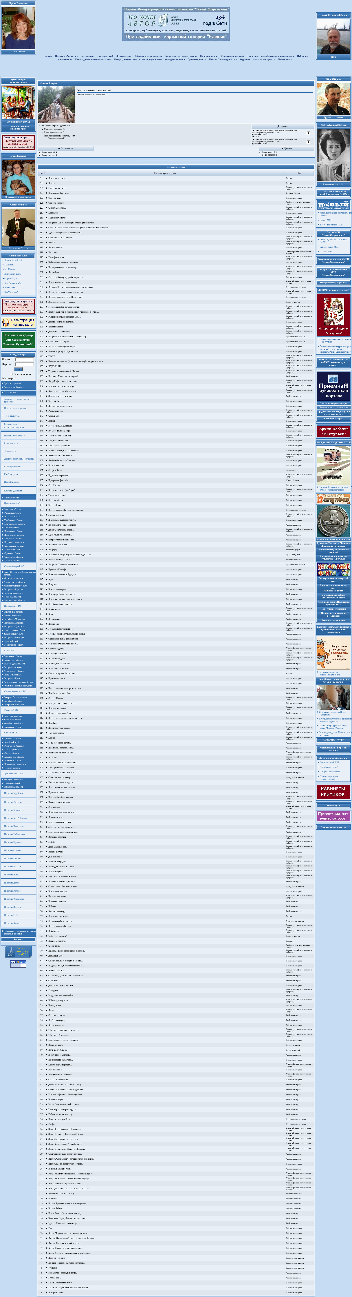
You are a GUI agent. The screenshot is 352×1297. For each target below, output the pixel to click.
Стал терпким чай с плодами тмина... (65, 1154)
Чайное (51, 242)
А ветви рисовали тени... (59, 1055)
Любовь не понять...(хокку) (61, 1193)
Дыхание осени (55, 856)
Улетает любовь (18, 51)
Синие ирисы (54, 946)
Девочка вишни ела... (58, 708)
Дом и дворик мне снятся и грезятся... (66, 599)
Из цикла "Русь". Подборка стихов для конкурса (70, 287)
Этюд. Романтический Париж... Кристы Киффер (70, 1173)
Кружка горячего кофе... (333, 184)
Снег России (54, 485)
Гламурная (53, 990)
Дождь (51, 183)
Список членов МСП (329, 247)
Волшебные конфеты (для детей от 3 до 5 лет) (69, 554)
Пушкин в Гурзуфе (57, 569)
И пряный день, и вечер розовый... (64, 450)
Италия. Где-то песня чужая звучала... (65, 1164)
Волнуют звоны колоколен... (61, 1074)
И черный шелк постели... (60, 1168)
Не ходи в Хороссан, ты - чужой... (64, 376)
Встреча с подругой (57, 837)
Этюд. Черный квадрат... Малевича (64, 1129)
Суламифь (53, 980)
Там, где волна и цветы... (59, 440)
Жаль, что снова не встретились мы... (65, 688)
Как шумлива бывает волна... (61, 767)
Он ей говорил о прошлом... (61, 604)
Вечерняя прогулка (57, 178)
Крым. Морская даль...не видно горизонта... (68, 1233)
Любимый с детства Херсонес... (62, 460)
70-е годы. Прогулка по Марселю (63, 1030)
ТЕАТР (51, 356)
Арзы (51, 579)
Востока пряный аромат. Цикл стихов (65, 297)
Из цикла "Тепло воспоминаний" (63, 564)
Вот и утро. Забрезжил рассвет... (63, 594)
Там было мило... (56, 733)
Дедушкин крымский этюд (60, 985)
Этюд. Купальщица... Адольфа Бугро (65, 1144)
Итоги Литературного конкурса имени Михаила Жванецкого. (333, 727)
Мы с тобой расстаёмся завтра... (63, 832)
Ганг (50, 1228)
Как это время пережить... (60, 1064)
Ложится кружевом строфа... (61, 530)
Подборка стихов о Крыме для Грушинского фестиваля (74, 312)
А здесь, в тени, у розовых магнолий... (66, 965)
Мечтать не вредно (57, 861)
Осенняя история (56, 203)
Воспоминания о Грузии (59, 926)
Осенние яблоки (55, 500)
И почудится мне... (57, 817)
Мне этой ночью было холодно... (63, 762)
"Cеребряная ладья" (329, 767)
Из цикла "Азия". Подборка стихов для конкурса (71, 222)
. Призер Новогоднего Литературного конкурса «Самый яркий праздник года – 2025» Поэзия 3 (274, 133)
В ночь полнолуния (57, 901)
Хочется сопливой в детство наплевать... (66, 1263)
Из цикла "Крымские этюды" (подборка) (67, 336)
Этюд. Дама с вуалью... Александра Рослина (68, 1188)
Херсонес (52, 252)
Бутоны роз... (54, 1277)
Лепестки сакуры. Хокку (59, 559)
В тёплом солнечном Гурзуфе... (63, 574)
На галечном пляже (57, 896)
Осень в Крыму (55, 505)
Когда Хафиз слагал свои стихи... (63, 381)
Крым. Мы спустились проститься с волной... (69, 1287)
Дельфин (52, 723)
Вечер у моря (54, 1005)
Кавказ (51, 738)
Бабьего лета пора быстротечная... (64, 262)
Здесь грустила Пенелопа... (60, 534)
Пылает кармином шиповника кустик (65, 292)
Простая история (56, 792)
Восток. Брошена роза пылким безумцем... (68, 1203)
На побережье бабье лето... (60, 1060)
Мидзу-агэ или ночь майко (60, 995)
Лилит (51, 1010)
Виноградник (54, 619)
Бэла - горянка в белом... (59, 743)
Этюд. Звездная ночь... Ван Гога (63, 1139)
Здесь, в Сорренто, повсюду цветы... (65, 1223)
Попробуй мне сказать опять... (62, 539)
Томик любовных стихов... (60, 435)
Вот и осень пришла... (58, 891)
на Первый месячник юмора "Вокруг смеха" (330, 673)
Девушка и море (55, 955)
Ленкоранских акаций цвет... (61, 713)
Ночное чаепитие (56, 970)
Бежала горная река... (58, 589)
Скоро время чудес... (57, 188)
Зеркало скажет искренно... (60, 629)
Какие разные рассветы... (59, 445)
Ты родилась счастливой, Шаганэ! (63, 371)
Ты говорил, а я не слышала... (62, 772)
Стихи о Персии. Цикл (58, 341)
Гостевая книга (67, 148)
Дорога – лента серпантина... (61, 321)
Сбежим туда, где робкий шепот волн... (66, 975)
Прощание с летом (56, 678)
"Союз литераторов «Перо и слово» (329, 777)
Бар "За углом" (11, 292)
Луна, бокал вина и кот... (59, 668)
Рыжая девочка (55, 411)
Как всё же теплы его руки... (61, 782)
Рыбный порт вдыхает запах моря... (64, 317)
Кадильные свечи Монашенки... (62, 391)
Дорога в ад (53, 624)
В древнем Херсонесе (58, 475)
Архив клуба (10, 287)
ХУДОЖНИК (54, 366)
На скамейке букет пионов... (61, 797)
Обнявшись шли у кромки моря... (64, 638)
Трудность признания (333, 117)
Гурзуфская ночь (56, 257)
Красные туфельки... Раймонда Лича (65, 1094)
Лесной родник (55, 247)
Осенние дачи (54, 198)
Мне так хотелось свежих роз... (62, 386)
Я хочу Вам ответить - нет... (61, 747)
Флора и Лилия (55, 470)
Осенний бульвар (56, 401)
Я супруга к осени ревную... (61, 406)
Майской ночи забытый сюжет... (63, 643)
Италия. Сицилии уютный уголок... (64, 1243)
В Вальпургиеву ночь (58, 1000)
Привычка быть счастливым (18, 197)
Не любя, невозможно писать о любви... (66, 951)
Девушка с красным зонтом (61, 812)
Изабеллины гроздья (57, 1020)
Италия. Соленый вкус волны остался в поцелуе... (71, 1159)
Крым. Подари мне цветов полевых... (65, 1248)
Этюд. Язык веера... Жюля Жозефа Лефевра (68, 1178)
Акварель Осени (55, 1292)
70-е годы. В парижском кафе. (62, 876)
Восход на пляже (56, 465)
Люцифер (52, 549)
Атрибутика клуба (12, 283)
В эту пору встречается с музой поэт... (65, 718)
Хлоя (50, 614)
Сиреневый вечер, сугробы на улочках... (66, 277)
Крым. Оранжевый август (60, 1282)
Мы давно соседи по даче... (60, 822)
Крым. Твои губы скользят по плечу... (65, 1213)
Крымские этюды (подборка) (61, 490)
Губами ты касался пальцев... (61, 1114)
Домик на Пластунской (58, 331)
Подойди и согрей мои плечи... (62, 866)
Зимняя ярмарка (56, 515)
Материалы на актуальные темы (333, 407)
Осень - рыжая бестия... (59, 1079)
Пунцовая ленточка (57, 941)
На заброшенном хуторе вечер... (63, 267)
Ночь (333, 57)
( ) (56, 138)
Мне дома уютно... (57, 871)
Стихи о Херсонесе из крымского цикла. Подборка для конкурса (78, 227)
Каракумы (53, 213)
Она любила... (54, 807)
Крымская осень (55, 1025)
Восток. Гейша (55, 1208)
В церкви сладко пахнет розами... (63, 282)
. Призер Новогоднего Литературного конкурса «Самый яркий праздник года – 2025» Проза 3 (274, 142)
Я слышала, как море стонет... (62, 520)
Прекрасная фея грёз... (58, 193)
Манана (51, 842)
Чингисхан (53, 757)
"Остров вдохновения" (330, 771)
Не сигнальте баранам (18, 248)
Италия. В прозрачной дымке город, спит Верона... (71, 1238)
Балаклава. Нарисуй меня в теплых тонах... (68, 1218)
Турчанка (52, 1268)
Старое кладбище (56, 648)
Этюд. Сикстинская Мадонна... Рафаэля (66, 1149)
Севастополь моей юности (60, 237)
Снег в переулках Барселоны (61, 673)
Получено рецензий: (54, 129)
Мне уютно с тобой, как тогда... (62, 1273)
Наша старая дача (56, 658)
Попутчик (53, 584)
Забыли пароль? (9, 378)
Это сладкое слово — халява (61, 302)
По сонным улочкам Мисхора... (63, 525)
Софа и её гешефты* (57, 936)
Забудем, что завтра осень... (61, 827)
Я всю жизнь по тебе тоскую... (62, 787)
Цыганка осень (55, 1069)
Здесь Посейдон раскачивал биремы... (65, 232)
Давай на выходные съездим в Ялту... (65, 1084)
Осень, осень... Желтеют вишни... (63, 886)
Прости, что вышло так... (60, 663)
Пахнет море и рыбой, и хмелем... (64, 351)
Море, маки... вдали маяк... (61, 426)
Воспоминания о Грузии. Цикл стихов (65, 510)
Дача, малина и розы (57, 847)
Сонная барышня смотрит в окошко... (65, 960)
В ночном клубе (55, 1099)
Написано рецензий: (54, 132)
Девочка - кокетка (56, 1258)
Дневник (288, 148)
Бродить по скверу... (57, 911)
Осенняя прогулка (56, 1015)
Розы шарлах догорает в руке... (62, 1109)
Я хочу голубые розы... (59, 544)
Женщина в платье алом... (60, 802)
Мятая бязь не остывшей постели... (64, 1104)
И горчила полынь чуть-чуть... (62, 881)
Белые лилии (54, 609)
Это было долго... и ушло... (61, 396)
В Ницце (52, 906)
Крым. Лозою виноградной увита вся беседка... (70, 1253)
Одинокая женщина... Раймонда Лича (65, 1089)
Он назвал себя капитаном (60, 921)
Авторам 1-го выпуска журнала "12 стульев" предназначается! (335, 488)
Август (51, 421)
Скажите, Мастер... (57, 208)
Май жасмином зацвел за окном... (64, 1040)
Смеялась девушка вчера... (60, 777)
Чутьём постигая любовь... (60, 693)
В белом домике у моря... (60, 430)
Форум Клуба (10, 278)
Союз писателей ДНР (329, 762)
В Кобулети (53, 931)
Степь (51, 683)
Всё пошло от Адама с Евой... (62, 752)
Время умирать (55, 1045)
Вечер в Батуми (55, 851)
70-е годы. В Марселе (58, 1035)
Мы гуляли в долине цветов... (62, 703)
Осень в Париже (55, 698)
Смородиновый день (57, 653)
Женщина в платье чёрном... (61, 455)
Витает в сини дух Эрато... (60, 1119)
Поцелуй (52, 1198)
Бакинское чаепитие (57, 217)
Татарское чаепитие (57, 495)
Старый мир (54, 416)
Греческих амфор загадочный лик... (64, 307)
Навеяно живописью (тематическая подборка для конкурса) (75, 361)
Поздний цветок (55, 326)
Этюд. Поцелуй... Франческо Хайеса (64, 1183)
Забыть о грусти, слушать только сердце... (67, 634)
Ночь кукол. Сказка (57, 1050)
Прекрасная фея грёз (58, 480)
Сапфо (51, 1124)
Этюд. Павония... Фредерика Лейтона (65, 1134)
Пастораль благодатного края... (62, 346)
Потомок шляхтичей (57, 916)
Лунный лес (53, 272)
